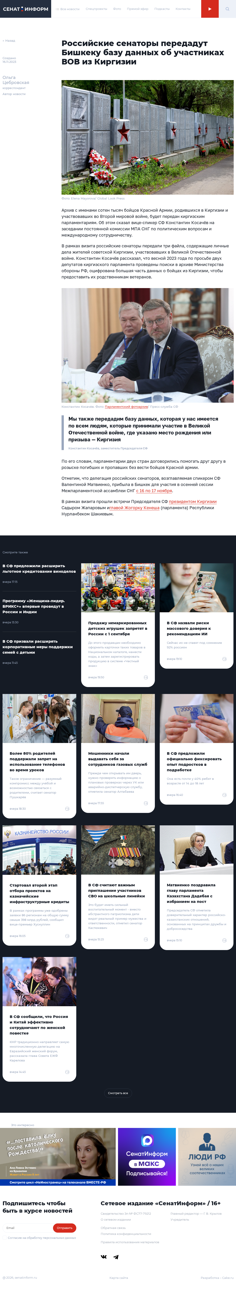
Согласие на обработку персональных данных (42, 1238)
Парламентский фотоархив (126, 406)
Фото (117, 9)
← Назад (9, 40)
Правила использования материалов (130, 1242)
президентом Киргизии (193, 501)
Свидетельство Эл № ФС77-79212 (126, 1213)
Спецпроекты (96, 9)
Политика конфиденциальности (126, 1234)
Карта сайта (118, 1278)
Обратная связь (113, 1228)
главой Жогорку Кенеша (134, 507)
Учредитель (180, 1219)
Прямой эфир (137, 9)
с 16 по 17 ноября (154, 490)
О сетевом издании (116, 1219)
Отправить (64, 1228)
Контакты (183, 9)
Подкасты (162, 9)
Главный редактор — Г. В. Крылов (196, 1213)
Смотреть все (118, 1093)
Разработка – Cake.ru (217, 1278)
